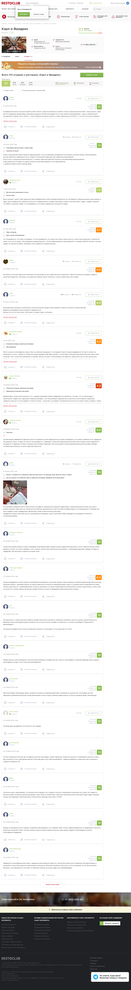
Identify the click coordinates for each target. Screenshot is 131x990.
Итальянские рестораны (42, 930)
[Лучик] (5, 137)
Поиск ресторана (9, 9)
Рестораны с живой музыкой (11, 941)
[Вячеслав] (5, 221)
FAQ (91, 971)
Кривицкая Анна (14, 180)
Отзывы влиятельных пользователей (33, 90)
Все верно (23, 14)
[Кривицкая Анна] (5, 181)
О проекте (72, 3)
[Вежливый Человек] (5, 333)
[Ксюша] (5, 98)
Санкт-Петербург (32, 3)
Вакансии (93, 969)
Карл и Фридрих (15, 29)
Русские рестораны (41, 933)
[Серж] (5, 294)
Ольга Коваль (13, 711)
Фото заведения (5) (14, 51)
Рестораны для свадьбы (102, 16)
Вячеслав (12, 220)
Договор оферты (96, 958)
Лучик (11, 136)
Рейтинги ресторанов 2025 (76, 925)
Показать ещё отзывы (52, 884)
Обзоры (85, 9)
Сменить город (38, 14)
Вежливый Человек (15, 331)
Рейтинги (70, 9)
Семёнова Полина (15, 420)
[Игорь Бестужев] (5, 377)
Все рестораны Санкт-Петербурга (13, 947)
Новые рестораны (8, 930)
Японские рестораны (41, 936)
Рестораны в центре (9, 924)
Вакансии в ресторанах (75, 928)
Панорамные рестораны (10, 933)
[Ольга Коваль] (5, 713)
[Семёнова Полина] (5, 421)
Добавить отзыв (91, 75)
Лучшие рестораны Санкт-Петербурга (80, 930)
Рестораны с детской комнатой (12, 944)
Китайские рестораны (41, 924)
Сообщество (52, 9)
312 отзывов (88, 30)
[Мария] (5, 261)
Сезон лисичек (84, 16)
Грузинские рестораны (42, 927)
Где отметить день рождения (122, 16)
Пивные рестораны (8, 927)
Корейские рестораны (42, 939)
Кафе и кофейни (7, 936)
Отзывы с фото (9, 90)
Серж (11, 293)
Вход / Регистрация (118, 3)
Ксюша (11, 97)
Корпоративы (65, 16)
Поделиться (50, 126)
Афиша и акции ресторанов (76, 922)
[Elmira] (5, 464)
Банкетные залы (7, 939)
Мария (11, 260)
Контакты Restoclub (97, 966)
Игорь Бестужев (14, 376)
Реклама (80, 3)
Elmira (11, 462)
